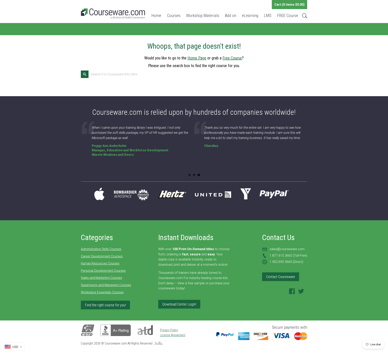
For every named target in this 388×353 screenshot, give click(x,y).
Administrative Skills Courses (101, 249)
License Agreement (172, 335)
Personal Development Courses (103, 271)
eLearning (250, 15)
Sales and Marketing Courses (101, 278)
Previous (76, 150)
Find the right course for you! (105, 305)
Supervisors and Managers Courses (106, 285)
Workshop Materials (202, 15)
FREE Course (287, 15)
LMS (267, 15)
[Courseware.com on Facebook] (292, 292)
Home (156, 15)
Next (312, 150)
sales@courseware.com (287, 249)
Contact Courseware (280, 276)
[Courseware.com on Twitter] (301, 292)
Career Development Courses (102, 256)
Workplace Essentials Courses (102, 292)
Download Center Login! (179, 304)
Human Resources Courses (100, 263)
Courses (173, 15)
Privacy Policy (169, 330)
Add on (230, 15)
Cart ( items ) (289, 4)
